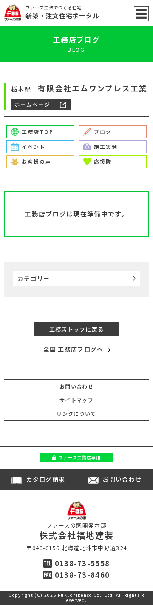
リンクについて (76, 413)
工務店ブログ (76, 39)
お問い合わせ (77, 386)
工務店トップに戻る (76, 329)
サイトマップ (77, 399)
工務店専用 (80, 457)
